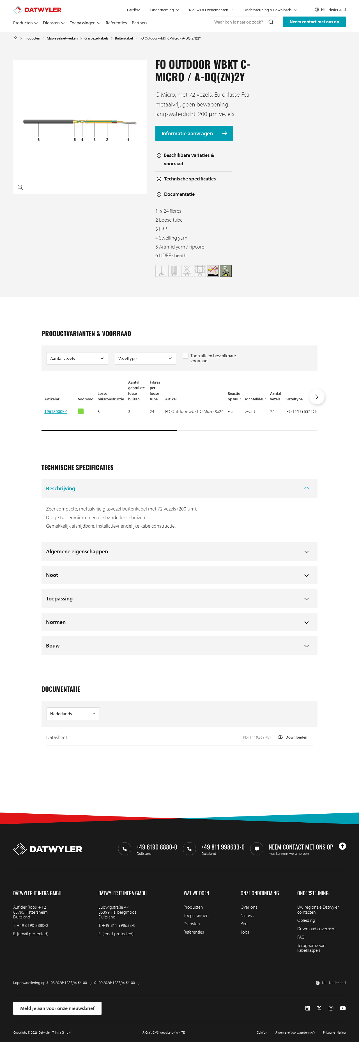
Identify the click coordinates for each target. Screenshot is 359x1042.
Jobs (245, 932)
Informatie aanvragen (188, 133)
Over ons (249, 907)
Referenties (116, 22)
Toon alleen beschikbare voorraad (213, 358)
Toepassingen (83, 22)
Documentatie (179, 194)
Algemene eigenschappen (77, 551)
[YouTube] (343, 1008)
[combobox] (243, 22)
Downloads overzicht (316, 928)
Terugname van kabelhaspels (311, 948)
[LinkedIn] (307, 1008)
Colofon (262, 1032)
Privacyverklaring (334, 1032)
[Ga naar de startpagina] (37, 7)
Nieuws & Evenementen (208, 10)
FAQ (301, 937)
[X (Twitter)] (319, 1008)
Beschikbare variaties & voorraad (189, 159)
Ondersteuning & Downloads (267, 10)
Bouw (53, 645)
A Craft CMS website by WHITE (163, 1032)
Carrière (133, 10)
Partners (139, 22)
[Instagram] (331, 1008)
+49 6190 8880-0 (32, 925)
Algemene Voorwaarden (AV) (295, 1032)
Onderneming (162, 10)
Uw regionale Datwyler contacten (318, 909)
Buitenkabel (124, 38)
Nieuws (247, 915)
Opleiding (306, 920)
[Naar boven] (342, 846)
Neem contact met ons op (314, 21)
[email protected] (32, 933)
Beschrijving (60, 488)
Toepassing (59, 598)
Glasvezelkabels (96, 38)
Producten (23, 22)
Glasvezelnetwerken (62, 38)
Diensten (51, 22)
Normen (56, 621)
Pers (244, 923)
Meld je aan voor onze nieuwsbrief (57, 1008)
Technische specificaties (190, 178)
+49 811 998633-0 (118, 925)
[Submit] (270, 22)
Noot (52, 574)
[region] (179, 405)
